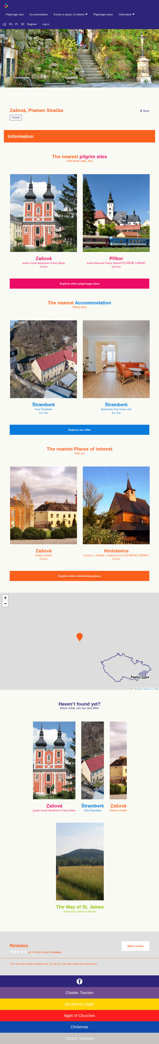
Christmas (79, 1027)
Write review (135, 946)
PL (16, 24)
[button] (79, 637)
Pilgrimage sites (15, 14)
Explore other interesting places (79, 575)
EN (10, 24)
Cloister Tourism (79, 993)
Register (32, 24)
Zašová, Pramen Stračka (36, 110)
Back (146, 110)
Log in (45, 24)
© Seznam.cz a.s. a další (150, 689)
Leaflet (138, 689)
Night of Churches (79, 1015)
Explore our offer (79, 429)
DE (22, 24)
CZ (4, 24)
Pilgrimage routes (103, 14)
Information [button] (125, 14)
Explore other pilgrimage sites (79, 283)
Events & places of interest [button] (69, 14)
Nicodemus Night (79, 1004)
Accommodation (39, 14)
